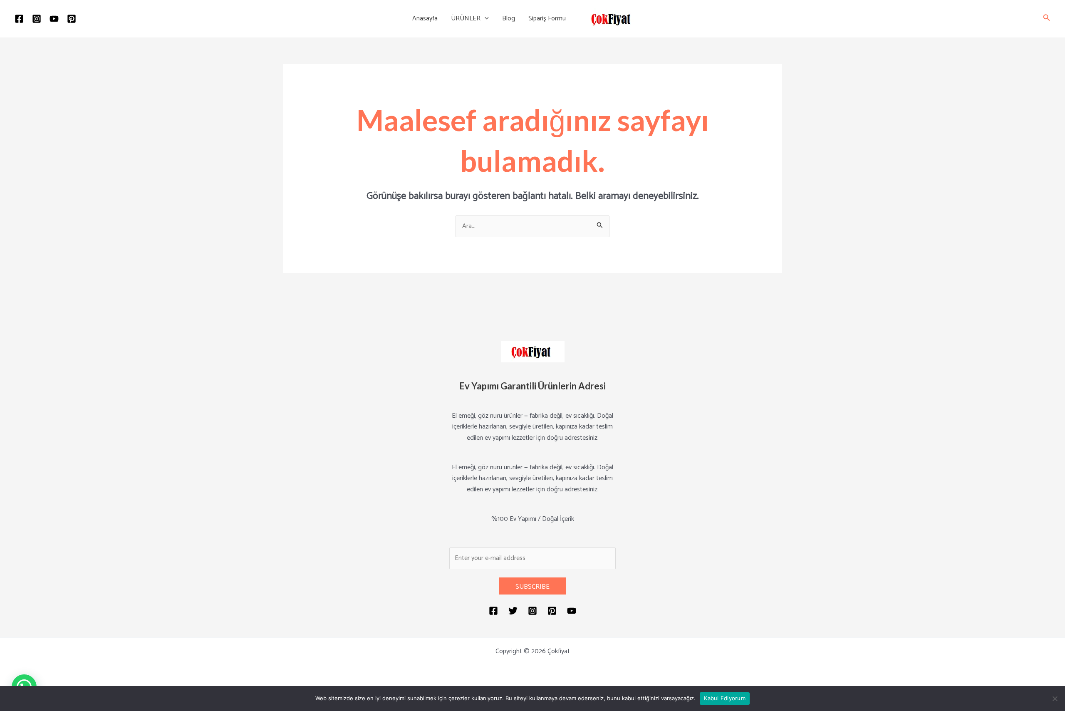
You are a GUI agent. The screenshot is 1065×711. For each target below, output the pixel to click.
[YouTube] (54, 18)
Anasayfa (425, 18)
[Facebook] (19, 18)
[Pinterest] (71, 18)
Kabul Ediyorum (725, 698)
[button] (484, 18)
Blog (508, 18)
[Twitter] (513, 610)
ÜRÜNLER (465, 18)
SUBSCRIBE (532, 586)
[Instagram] (36, 18)
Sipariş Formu (547, 18)
